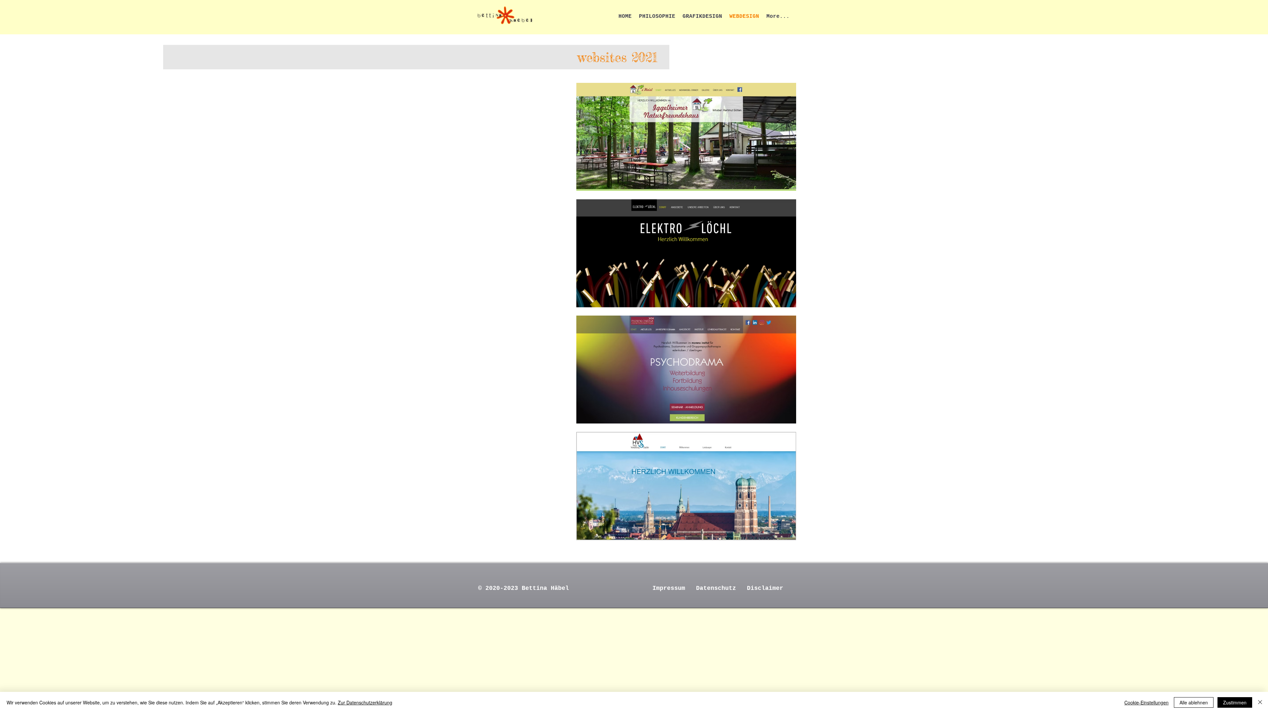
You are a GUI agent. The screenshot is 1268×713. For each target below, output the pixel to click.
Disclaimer (765, 588)
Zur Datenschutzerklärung (365, 702)
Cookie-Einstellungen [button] (1146, 702)
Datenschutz (716, 588)
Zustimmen (1235, 702)
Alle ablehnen (1194, 702)
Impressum (668, 588)
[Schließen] (1260, 702)
